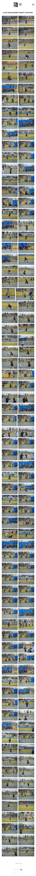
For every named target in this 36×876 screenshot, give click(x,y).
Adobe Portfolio (21, 873)
